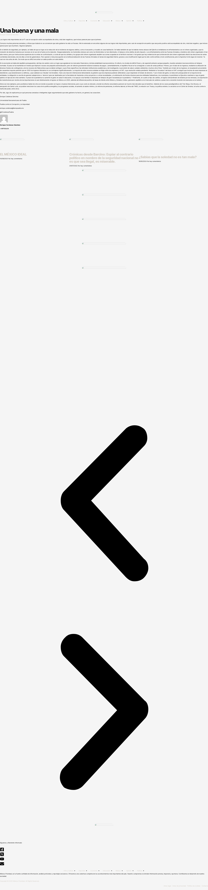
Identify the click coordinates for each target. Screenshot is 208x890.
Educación (106, 21)
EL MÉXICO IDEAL (13, 154)
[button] (104, 503)
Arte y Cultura (68, 21)
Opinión (128, 21)
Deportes (82, 21)
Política (139, 21)
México (118, 21)
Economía (94, 21)
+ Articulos (4, 128)
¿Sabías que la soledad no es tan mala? (168, 157)
